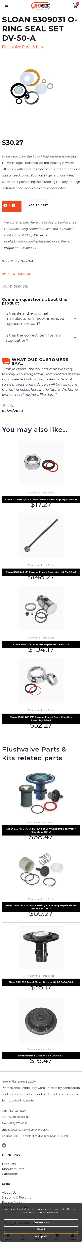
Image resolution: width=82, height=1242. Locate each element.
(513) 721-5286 (17, 1110)
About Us (9, 1192)
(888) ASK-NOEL (36, 235)
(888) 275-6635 (17, 1123)
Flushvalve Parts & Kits (22, 47)
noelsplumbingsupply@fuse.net (27, 241)
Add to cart (38, 205)
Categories (10, 1174)
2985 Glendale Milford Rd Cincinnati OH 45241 (41, 1136)
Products (9, 1164)
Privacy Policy (12, 1202)
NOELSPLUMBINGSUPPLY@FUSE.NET (30, 1129)
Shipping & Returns (16, 1197)
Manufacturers (13, 1169)
